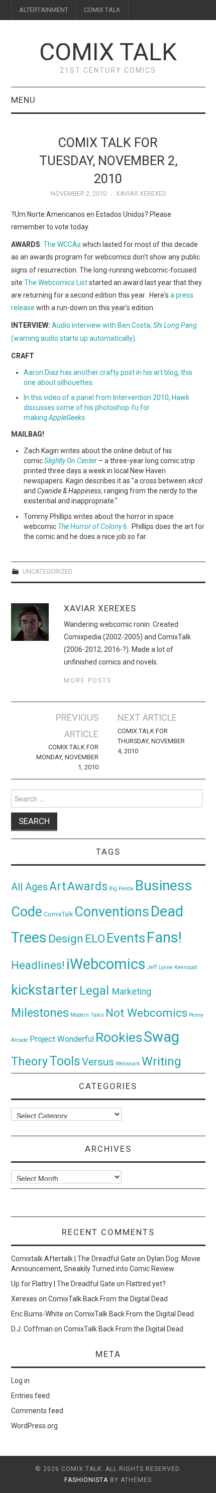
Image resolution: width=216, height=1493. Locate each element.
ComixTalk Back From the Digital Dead (108, 1299)
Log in (20, 1381)
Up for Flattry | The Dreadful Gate (63, 1284)
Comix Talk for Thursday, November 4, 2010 (151, 741)
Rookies (118, 1037)
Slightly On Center (70, 461)
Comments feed (37, 1411)
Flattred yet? (146, 1284)
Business (163, 885)
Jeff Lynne (160, 967)
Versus (98, 1062)
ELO (95, 938)
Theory (29, 1061)
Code (26, 912)
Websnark (128, 1063)
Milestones (40, 1013)
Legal (95, 990)
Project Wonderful (62, 1039)
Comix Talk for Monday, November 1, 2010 (67, 757)
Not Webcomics (146, 1013)
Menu (23, 100)
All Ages (29, 887)
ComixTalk (58, 914)
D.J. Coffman (32, 1329)
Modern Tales (87, 1015)
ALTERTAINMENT (43, 10)
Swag (161, 1036)
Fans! (164, 937)
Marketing (131, 992)
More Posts (88, 680)
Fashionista (86, 1479)
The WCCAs (62, 244)
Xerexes (24, 1299)
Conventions (111, 912)
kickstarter (44, 990)
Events (125, 937)
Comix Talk (108, 52)
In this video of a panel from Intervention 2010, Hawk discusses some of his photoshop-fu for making (106, 407)
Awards (87, 886)
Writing (161, 1061)
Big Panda (121, 888)
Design (65, 938)
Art (57, 886)
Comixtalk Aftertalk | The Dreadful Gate (73, 1259)
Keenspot (185, 967)
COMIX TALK (102, 10)
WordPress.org (34, 1426)
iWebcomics (106, 964)
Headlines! (38, 965)
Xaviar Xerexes (141, 193)
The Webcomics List (55, 283)
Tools (64, 1061)
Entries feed (30, 1396)
